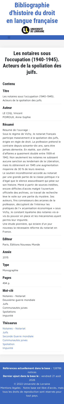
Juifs (5, 332)
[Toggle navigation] (9, 37)
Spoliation (8, 344)
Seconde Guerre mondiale (18, 336)
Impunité (8, 347)
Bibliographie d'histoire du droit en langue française (32, 13)
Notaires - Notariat (14, 328)
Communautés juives (15, 340)
